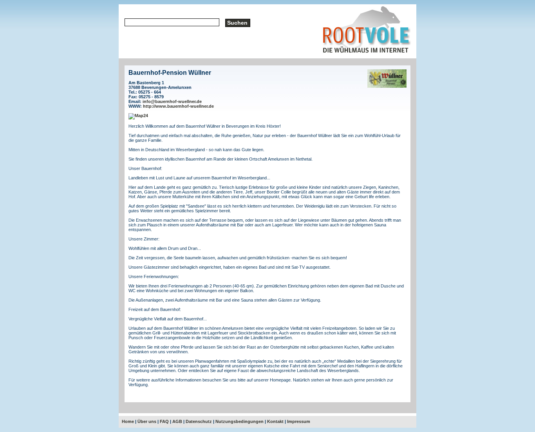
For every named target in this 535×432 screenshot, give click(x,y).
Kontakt (275, 421)
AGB (177, 421)
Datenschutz (199, 421)
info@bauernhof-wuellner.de (172, 101)
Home (128, 421)
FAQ (164, 421)
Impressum (298, 421)
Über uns (146, 421)
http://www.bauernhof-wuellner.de (178, 106)
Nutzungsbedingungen (239, 421)
